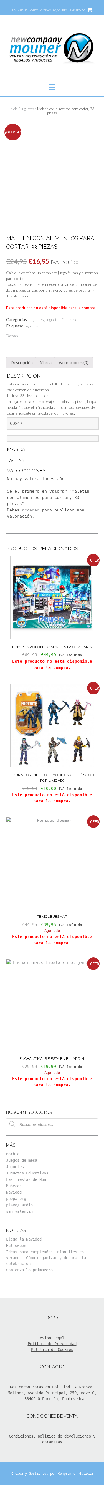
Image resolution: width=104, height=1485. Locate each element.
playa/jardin (19, 1205)
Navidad (14, 1192)
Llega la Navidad (24, 1239)
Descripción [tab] (22, 362)
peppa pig (16, 1198)
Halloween (16, 1245)
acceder (30, 510)
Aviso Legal (52, 1338)
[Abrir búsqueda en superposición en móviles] (52, 1123)
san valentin (19, 1211)
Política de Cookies (52, 1349)
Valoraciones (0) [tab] (73, 362)
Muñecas (14, 1186)
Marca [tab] (46, 362)
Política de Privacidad (52, 1344)
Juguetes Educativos (62, 319)
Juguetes (27, 109)
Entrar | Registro (25, 10)
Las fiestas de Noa (26, 1179)
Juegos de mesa (21, 1160)
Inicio (13, 109)
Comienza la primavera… (30, 1270)
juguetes (31, 326)
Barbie (12, 1154)
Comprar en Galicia (75, 1474)
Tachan (12, 335)
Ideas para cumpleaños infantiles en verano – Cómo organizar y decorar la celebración (46, 1258)
